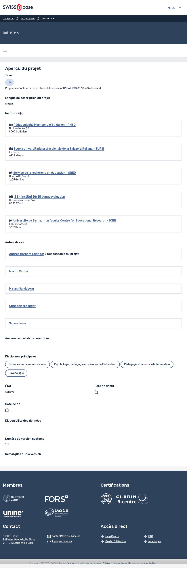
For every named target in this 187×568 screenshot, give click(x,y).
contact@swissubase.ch (66, 536)
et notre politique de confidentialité (135, 563)
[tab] (9, 82)
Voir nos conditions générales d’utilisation (91, 563)
